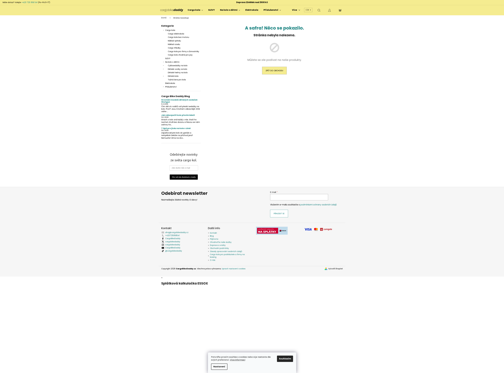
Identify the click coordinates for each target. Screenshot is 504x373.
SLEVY (167, 58)
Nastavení (219, 366)
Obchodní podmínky (219, 248)
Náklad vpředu (174, 40)
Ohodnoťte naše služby (221, 242)
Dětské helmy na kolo (178, 72)
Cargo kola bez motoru (178, 37)
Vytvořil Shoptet (335, 268)
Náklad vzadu (174, 44)
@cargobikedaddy (173, 251)
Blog (212, 236)
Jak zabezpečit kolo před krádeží (178, 115)
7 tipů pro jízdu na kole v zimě (176, 128)
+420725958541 (172, 235)
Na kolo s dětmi (172, 62)
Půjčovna (214, 239)
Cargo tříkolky (174, 48)
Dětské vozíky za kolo (177, 69)
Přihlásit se (279, 213)
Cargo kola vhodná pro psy (180, 55)
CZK (308, 10)
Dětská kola (173, 76)
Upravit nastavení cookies (233, 268)
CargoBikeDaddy (172, 238)
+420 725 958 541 (30, 2)
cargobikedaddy (172, 241)
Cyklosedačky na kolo (178, 65)
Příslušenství (171, 86)
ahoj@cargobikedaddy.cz (176, 232)
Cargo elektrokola (176, 33)
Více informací (237, 359)
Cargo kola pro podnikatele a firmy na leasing (227, 255)
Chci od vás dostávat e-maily (184, 177)
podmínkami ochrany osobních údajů (318, 204)
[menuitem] (195, 10)
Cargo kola (170, 30)
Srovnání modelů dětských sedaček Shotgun (179, 101)
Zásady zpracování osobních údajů (226, 251)
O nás (212, 260)
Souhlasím (285, 358)
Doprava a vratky (218, 245)
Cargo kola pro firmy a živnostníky (183, 51)
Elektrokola (170, 83)
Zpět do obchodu (274, 70)
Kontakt (213, 233)
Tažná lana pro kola (177, 79)
